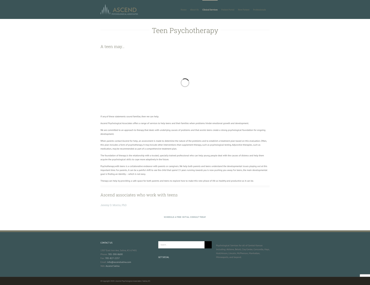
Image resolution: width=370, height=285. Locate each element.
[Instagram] (163, 265)
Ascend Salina (113, 265)
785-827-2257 (112, 258)
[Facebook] (159, 265)
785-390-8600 (115, 254)
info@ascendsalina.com (119, 262)
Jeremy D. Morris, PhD (113, 205)
